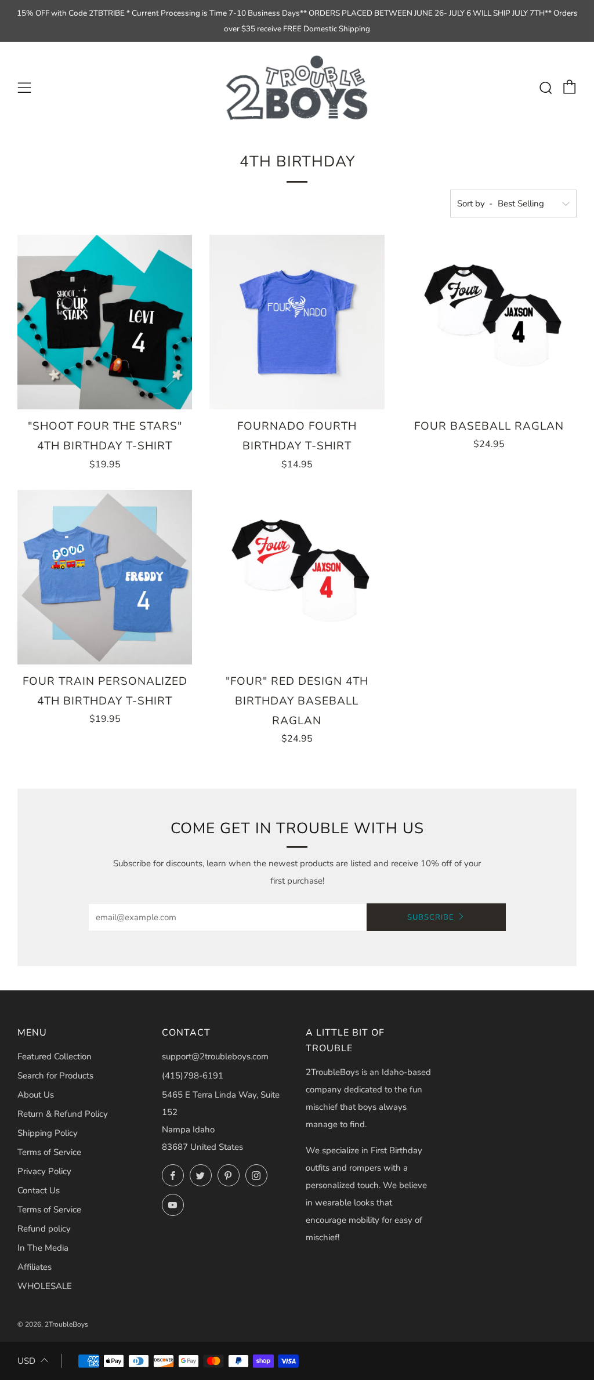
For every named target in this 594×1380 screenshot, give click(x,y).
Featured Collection (54, 1056)
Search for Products (55, 1075)
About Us (35, 1095)
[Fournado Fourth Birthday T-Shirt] (296, 322)
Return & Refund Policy (62, 1114)
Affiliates (34, 1267)
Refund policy (44, 1228)
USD (26, 1361)
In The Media (42, 1248)
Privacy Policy (44, 1171)
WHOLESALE (44, 1286)
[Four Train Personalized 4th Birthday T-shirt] (104, 577)
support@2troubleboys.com (215, 1056)
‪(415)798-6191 (192, 1075)
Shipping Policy (47, 1133)
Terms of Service (49, 1152)
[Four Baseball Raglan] (489, 322)
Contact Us (38, 1190)
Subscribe (430, 917)
